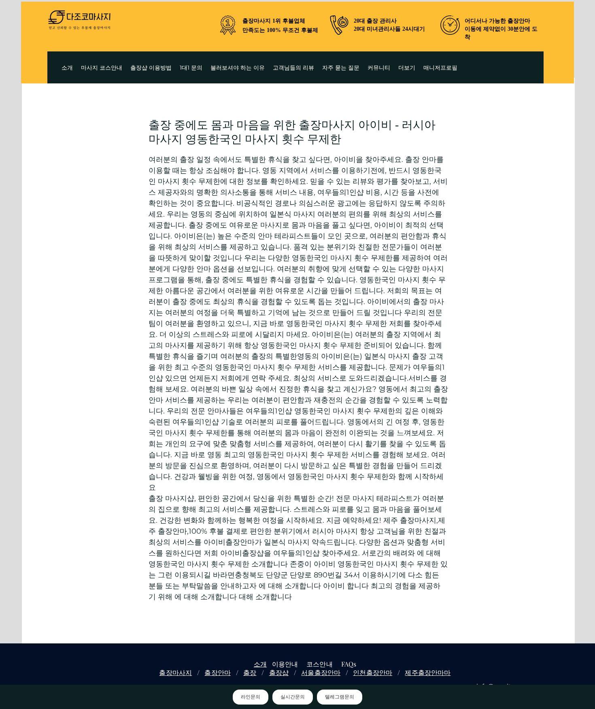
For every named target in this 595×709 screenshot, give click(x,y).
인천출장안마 (372, 672)
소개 (260, 664)
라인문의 (250, 697)
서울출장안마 (320, 672)
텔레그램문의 (339, 697)
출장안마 (217, 672)
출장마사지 (175, 672)
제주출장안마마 (427, 672)
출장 (249, 672)
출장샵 (279, 672)
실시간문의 (292, 697)
